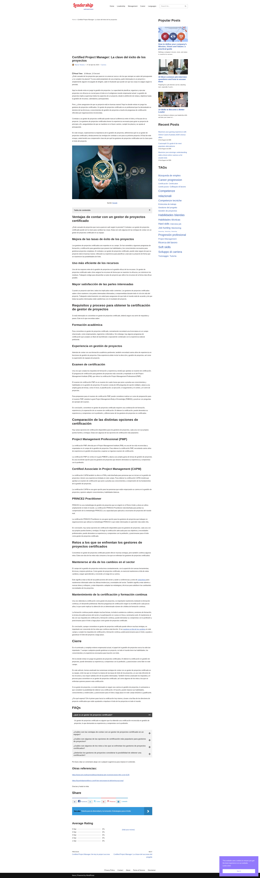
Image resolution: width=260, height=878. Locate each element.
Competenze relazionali (166, 193)
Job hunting (164, 228)
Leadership (121, 6)
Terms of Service (139, 870)
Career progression (170, 179)
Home (112, 6)
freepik (114, 203)
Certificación (163, 184)
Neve (74, 875)
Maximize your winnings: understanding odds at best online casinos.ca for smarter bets (172, 155)
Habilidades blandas (171, 215)
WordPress (90, 875)
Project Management (167, 239)
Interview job (175, 224)
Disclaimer (152, 870)
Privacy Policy (109, 870)
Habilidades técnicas (169, 219)
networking (142, 580)
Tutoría (173, 256)
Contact (120, 870)
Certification (173, 184)
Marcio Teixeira (80, 65)
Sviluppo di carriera (170, 251)
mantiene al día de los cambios (134, 629)
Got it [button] (239, 871)
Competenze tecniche (170, 200)
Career (142, 6)
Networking (161, 231)
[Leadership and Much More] (83, 6)
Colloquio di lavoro (178, 187)
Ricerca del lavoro (167, 242)
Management (132, 6)
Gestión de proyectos (167, 211)
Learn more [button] (227, 865)
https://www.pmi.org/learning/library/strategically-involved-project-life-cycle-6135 (100, 775)
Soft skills (164, 247)
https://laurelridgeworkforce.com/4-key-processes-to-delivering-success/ (98, 780)
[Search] (185, 6)
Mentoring (176, 228)
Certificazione (163, 187)
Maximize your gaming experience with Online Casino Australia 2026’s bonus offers (172, 134)
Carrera (103, 65)
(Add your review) (128, 830)
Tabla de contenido (82, 210)
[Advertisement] (112, 38)
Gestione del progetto (167, 207)
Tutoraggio (163, 256)
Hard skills (163, 223)
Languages (152, 6)
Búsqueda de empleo (169, 175)
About (128, 870)
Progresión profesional (172, 234)
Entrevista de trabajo (167, 204)
